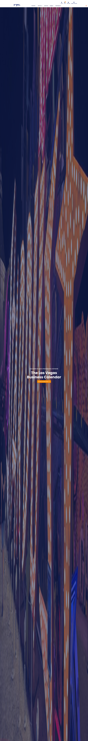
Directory (40, 5)
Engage (51, 5)
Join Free (68, 3)
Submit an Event (74, 3)
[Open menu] (85, 5)
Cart (65, 3)
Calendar (33, 5)
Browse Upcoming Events (43, 381)
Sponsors (46, 5)
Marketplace (58, 5)
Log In (62, 3)
